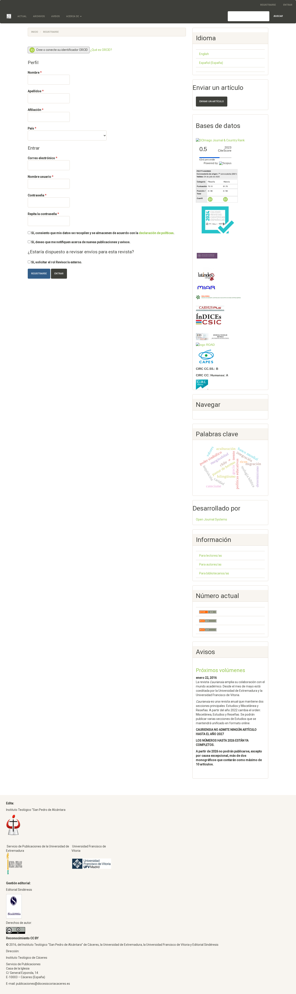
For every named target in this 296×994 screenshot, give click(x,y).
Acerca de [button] (73, 16)
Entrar (287, 4)
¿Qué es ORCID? (101, 50)
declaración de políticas (156, 233)
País (40, 128)
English (204, 54)
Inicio (34, 32)
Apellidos (44, 91)
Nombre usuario (48, 176)
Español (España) (211, 63)
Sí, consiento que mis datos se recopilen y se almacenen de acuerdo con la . (102, 233)
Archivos (39, 16)
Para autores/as (210, 564)
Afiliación (43, 110)
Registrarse (268, 4)
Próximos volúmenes (220, 670)
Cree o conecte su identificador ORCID (62, 50)
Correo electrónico (49, 158)
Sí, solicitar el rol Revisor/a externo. (56, 262)
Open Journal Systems (211, 519)
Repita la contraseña (49, 214)
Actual (22, 16)
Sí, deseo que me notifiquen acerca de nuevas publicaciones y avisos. (80, 242)
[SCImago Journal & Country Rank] (220, 140)
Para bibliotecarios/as (214, 573)
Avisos (55, 16)
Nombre (43, 72)
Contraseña (45, 195)
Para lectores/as (210, 555)
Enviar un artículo (211, 101)
